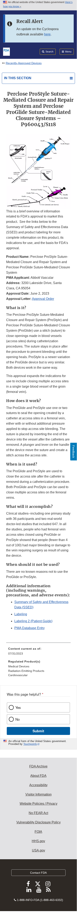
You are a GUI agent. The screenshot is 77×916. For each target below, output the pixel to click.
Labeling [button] (20, 614)
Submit (38, 730)
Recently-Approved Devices (24, 63)
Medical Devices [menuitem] (18, 666)
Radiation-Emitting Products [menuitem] (26, 670)
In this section (17, 78)
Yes (18, 707)
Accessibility (38, 785)
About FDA (38, 775)
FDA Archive (38, 766)
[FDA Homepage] (6, 51)
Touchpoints (30, 744)
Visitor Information (38, 794)
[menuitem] (38, 652)
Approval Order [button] (43, 299)
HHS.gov (38, 841)
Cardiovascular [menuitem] (18, 675)
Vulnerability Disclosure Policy (38, 822)
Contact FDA (38, 872)
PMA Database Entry (29, 628)
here (47, 34)
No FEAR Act (38, 813)
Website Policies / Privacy (38, 803)
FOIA (38, 831)
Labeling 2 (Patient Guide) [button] (33, 621)
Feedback (73, 451)
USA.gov (38, 850)
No (17, 719)
